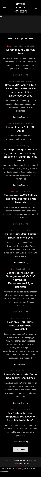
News (9, 46)
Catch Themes (23, 463)
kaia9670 (30, 81)
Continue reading (20, 75)
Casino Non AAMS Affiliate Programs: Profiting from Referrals (20, 199)
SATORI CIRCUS (22, 460)
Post (13, 146)
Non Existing (17, 468)
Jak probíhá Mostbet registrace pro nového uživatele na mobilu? (20, 417)
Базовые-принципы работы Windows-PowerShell (20, 325)
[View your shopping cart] (36, 7)
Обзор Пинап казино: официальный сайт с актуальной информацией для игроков (20, 279)
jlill (29, 191)
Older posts (20, 450)
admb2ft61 (30, 46)
